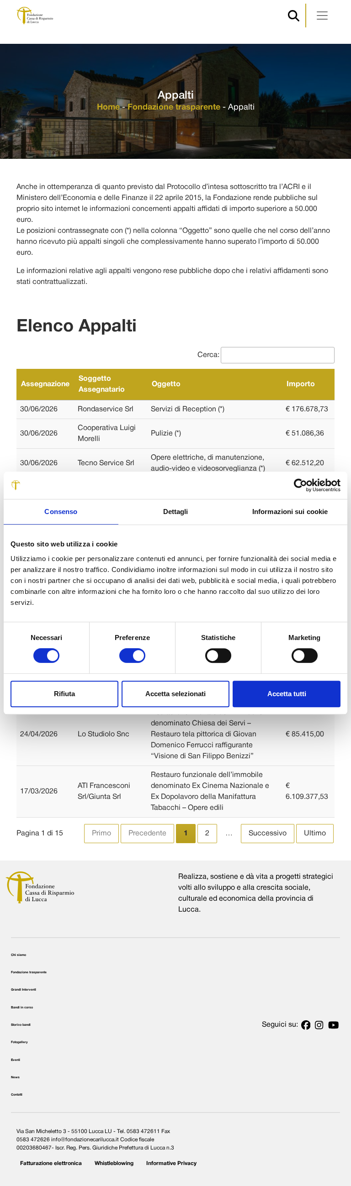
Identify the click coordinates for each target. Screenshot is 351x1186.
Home (108, 107)
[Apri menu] (322, 15)
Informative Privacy (171, 1163)
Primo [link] (101, 833)
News (15, 1077)
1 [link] (186, 833)
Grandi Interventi (23, 989)
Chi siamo (18, 955)
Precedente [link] (147, 833)
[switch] (132, 655)
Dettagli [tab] (175, 511)
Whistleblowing (114, 1163)
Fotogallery (19, 1042)
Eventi (15, 1060)
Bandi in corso (22, 1007)
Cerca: (208, 355)
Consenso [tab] (60, 511)
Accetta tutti (286, 694)
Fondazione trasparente (174, 107)
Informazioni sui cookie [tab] (290, 511)
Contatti (16, 1094)
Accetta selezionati (175, 694)
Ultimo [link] (315, 833)
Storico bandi (21, 1024)
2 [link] (207, 833)
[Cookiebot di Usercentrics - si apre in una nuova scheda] (300, 485)
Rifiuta (64, 694)
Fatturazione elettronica (51, 1163)
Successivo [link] (268, 833)
